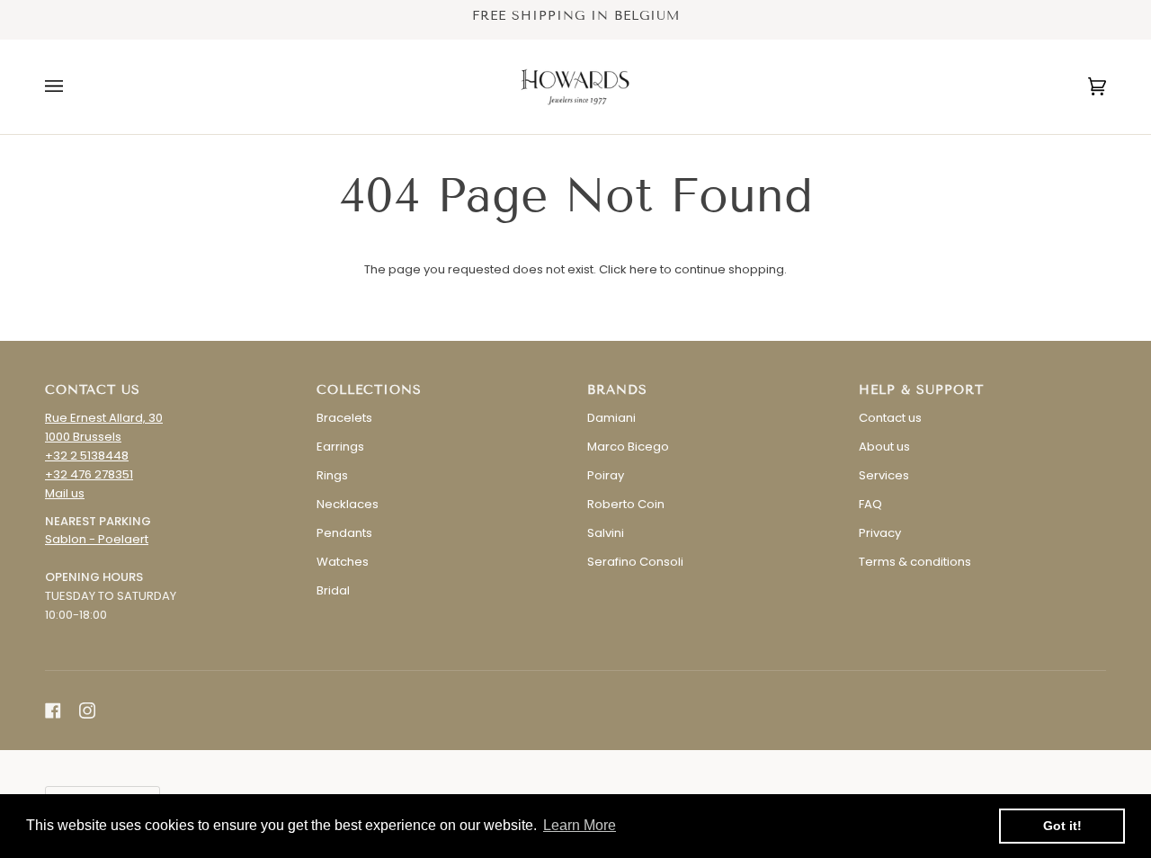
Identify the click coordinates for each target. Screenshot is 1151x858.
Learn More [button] (579, 825)
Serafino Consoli (635, 561)
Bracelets (344, 417)
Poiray (605, 475)
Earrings (340, 446)
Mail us (65, 493)
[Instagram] (87, 710)
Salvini (605, 532)
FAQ (870, 504)
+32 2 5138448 (87, 455)
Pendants (344, 532)
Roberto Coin (626, 504)
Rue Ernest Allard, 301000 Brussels (104, 427)
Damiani (611, 417)
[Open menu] (72, 87)
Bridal (333, 590)
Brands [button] (617, 390)
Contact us (890, 417)
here (643, 269)
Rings (332, 475)
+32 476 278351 (89, 474)
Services (884, 475)
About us (884, 446)
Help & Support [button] (921, 390)
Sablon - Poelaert (96, 539)
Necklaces (348, 504)
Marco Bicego (628, 446)
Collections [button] (369, 390)
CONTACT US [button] (92, 390)
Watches (343, 561)
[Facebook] (53, 710)
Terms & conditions (915, 561)
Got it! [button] (1062, 825)
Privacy (880, 532)
